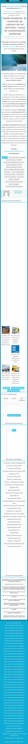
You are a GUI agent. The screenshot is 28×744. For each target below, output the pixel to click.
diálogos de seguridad (14, 179)
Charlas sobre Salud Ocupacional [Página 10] (14, 646)
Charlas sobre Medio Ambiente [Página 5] (14, 633)
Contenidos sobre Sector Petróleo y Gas (14, 731)
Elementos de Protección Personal (12, 471)
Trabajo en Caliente (12, 541)
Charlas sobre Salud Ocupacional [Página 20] (14, 674)
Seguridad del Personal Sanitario (13, 505)
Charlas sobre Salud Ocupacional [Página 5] (14, 713)
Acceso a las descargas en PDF (14, 622)
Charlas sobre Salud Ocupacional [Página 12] (14, 651)
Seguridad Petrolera (12, 524)
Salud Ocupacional (12, 498)
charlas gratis (7, 172)
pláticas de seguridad (14, 184)
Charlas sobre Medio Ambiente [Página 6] (14, 635)
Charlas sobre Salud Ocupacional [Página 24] (14, 684)
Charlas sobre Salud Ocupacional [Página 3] (14, 700)
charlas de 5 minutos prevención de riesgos (14, 162)
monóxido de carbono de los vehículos (14, 181)
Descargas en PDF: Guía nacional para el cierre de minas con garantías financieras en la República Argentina (14, 580)
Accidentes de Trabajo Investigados (13, 463)
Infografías (12, 487)
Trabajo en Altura (12, 538)
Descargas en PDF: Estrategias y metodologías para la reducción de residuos (15, 358)
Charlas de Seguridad (8, 36)
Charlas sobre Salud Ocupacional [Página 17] (14, 664)
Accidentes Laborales (12, 465)
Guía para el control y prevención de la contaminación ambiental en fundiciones (15, 339)
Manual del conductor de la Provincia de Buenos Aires (14, 592)
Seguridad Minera (13, 522)
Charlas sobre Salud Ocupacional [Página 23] (14, 682)
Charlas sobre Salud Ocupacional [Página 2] (14, 671)
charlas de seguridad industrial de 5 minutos (14, 169)
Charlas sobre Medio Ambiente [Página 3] (14, 628)
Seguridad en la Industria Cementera (13, 516)
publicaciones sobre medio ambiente (14, 186)
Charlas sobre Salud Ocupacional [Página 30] (14, 702)
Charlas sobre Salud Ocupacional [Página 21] (14, 677)
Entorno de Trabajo (12, 476)
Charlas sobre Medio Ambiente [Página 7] (14, 638)
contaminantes (20, 177)
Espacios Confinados (13, 479)
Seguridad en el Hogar (13, 511)
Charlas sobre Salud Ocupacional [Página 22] (14, 679)
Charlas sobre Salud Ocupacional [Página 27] (14, 692)
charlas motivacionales (10, 174)
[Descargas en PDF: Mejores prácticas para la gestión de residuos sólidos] (5, 368)
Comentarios (6, 388)
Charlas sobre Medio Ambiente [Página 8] (14, 640)
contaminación (20, 174)
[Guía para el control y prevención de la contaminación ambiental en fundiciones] (15, 329)
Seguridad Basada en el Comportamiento (14, 501)
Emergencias (12, 474)
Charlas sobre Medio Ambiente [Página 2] (14, 625)
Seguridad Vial (12, 530)
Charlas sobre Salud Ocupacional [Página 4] (14, 710)
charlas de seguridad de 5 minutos (14, 164)
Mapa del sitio (20, 738)
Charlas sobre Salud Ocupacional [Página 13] (14, 653)
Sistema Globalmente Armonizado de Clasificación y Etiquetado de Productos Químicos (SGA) (14, 604)
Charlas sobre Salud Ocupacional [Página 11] (14, 648)
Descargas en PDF (12, 468)
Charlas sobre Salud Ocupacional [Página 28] (14, 695)
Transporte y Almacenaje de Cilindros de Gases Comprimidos (14, 600)
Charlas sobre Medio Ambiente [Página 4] (14, 630)
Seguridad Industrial (12, 519)
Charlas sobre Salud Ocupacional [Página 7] (14, 718)
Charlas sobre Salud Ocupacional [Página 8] (14, 720)
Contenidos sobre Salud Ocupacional (14, 728)
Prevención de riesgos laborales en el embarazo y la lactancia (14, 612)
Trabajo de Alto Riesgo (12, 535)
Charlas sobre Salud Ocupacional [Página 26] (14, 689)
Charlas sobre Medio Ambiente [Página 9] (14, 643)
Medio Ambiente (12, 490)
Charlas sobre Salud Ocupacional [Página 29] (14, 697)
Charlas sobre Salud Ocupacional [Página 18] (14, 666)
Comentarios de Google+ (13, 390)
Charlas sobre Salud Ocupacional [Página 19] (14, 669)
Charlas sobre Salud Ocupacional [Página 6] (14, 715)
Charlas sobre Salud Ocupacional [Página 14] (14, 656)
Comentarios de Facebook (18, 388)
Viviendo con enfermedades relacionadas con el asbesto (14, 596)
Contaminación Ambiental (10, 177)
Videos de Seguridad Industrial (12, 543)
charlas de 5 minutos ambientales (14, 160)
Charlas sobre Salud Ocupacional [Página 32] (14, 708)
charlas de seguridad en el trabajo (14, 167)
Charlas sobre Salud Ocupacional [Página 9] (14, 723)
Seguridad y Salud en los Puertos (14, 584)
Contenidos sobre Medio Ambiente (14, 726)
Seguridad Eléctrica (12, 508)
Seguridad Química (12, 527)
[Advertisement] (14, 263)
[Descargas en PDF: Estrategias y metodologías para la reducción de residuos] (15, 349)
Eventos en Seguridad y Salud (12, 482)
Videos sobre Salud (12, 546)
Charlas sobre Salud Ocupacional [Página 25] (14, 687)
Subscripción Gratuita (10, 738)
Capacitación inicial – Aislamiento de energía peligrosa (14, 608)
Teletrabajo (13, 532)
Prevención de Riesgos (11, 493)
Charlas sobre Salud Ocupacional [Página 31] (14, 705)
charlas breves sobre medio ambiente (17, 157)
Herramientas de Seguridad (12, 484)
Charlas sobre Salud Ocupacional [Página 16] (14, 661)
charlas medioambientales (18, 172)
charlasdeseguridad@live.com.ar (14, 151)
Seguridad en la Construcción (12, 513)
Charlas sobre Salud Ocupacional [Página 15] (14, 659)
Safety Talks (13, 495)
